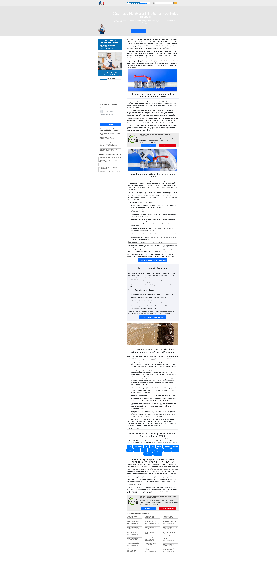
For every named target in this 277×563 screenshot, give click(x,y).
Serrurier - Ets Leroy (142, 560)
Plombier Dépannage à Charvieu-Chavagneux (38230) (133, 547)
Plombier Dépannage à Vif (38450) (152, 524)
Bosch (152, 446)
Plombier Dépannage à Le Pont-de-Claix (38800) (134, 543)
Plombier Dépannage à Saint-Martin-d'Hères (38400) (109, 161)
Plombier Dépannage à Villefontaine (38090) (133, 521)
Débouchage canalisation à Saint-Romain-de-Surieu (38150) (109, 141)
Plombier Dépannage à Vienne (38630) (151, 552)
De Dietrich (157, 454)
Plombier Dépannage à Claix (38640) (151, 544)
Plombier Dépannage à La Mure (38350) (170, 552)
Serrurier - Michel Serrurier (165, 560)
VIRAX (129, 446)
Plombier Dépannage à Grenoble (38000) (110, 157)
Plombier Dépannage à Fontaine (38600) (110, 171)
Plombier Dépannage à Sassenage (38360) (133, 539)
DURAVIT (175, 450)
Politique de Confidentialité (161, 559)
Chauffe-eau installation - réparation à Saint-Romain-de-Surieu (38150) (108, 145)
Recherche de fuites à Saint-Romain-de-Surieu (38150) (108, 138)
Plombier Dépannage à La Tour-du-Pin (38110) (152, 536)
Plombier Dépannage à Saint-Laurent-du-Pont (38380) (169, 537)
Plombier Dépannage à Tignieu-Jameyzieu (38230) (151, 548)
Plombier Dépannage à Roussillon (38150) (151, 521)
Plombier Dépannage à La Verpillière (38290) (170, 528)
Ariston (129, 450)
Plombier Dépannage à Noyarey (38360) (169, 541)
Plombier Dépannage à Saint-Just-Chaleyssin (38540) (169, 532)
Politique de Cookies (147, 559)
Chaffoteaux (147, 454)
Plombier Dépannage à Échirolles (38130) (108, 164)
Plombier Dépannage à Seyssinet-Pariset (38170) (134, 535)
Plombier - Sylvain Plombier (128, 560)
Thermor (167, 450)
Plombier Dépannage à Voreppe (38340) (151, 517)
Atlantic (175, 446)
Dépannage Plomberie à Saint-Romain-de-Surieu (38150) (108, 150)
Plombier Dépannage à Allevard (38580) (169, 517)
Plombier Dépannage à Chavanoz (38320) (169, 549)
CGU (139, 559)
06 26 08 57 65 (144, 3)
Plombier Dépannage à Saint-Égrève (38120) (133, 532)
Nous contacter (168, 145)
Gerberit (137, 450)
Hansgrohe (167, 446)
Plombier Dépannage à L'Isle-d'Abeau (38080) (133, 528)
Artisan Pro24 (153, 560)
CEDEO (144, 450)
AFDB (160, 450)
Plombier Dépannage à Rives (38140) (169, 524)
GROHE (159, 446)
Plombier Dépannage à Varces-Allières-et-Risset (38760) (151, 532)
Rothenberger (138, 446)
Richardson (152, 450)
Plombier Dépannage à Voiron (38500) (133, 517)
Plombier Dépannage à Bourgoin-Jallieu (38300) (108, 168)
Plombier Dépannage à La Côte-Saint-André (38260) (170, 521)
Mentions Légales (132, 559)
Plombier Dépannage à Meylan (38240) (133, 524)
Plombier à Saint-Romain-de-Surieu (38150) (110, 134)
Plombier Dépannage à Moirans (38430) (169, 545)
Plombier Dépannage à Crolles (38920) (151, 528)
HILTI (146, 446)
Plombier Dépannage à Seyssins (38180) (151, 540)
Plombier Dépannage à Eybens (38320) (133, 551)
